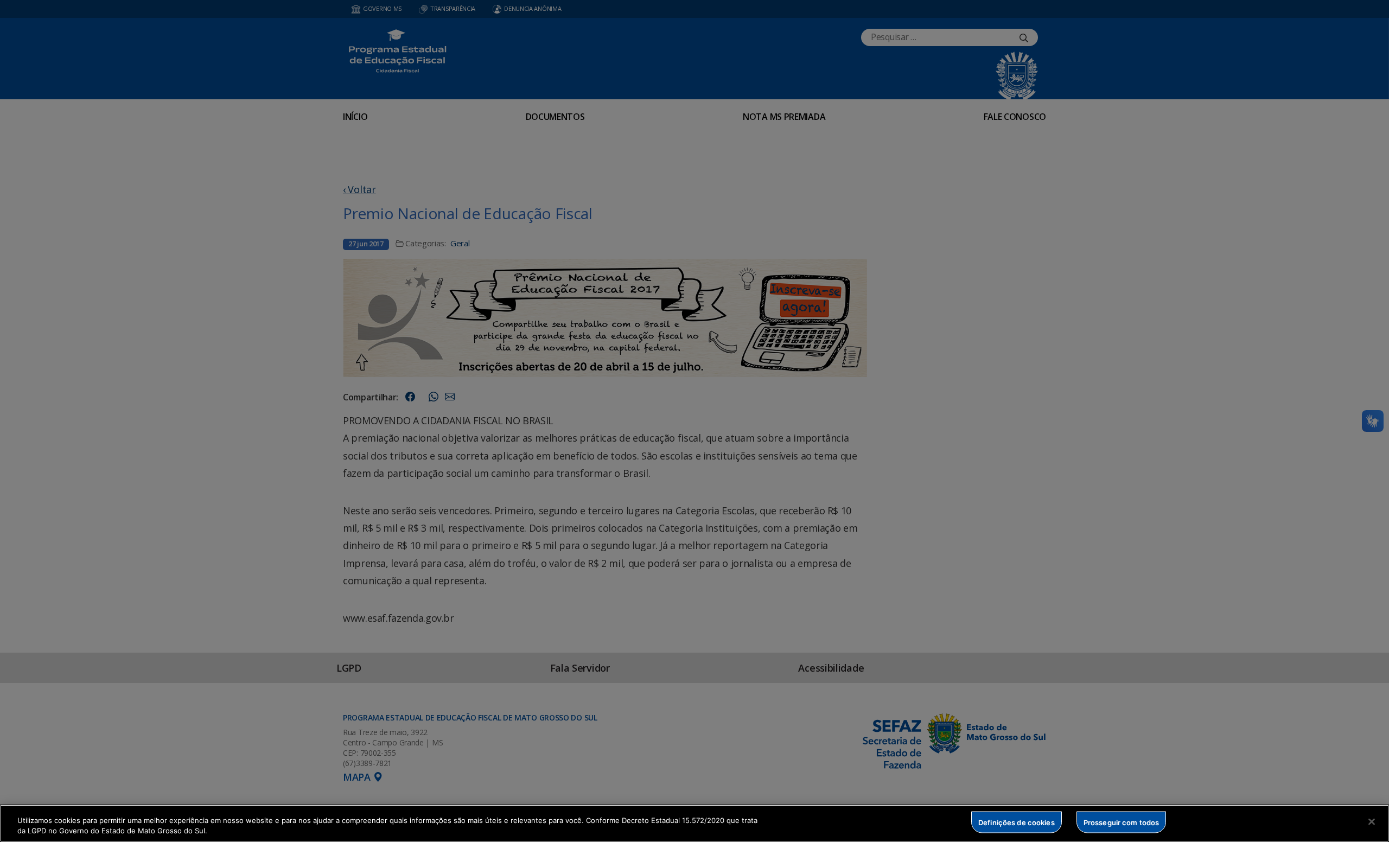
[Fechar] (1372, 822)
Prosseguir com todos (1121, 822)
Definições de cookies (1016, 822)
